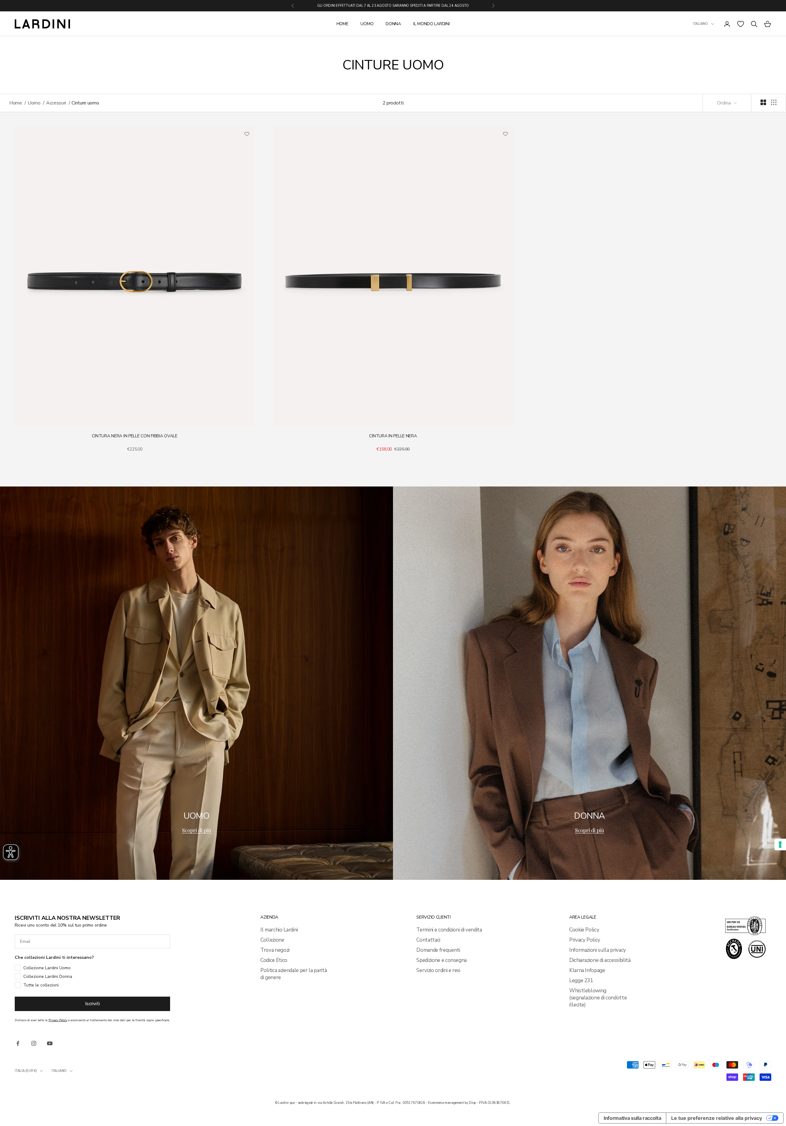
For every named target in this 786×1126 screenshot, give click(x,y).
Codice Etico (273, 960)
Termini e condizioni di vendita (449, 929)
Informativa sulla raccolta (632, 1118)
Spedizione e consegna (441, 960)
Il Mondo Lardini (431, 24)
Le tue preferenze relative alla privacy (716, 1118)
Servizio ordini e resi (438, 970)
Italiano (700, 24)
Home (342, 24)
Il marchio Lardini (279, 929)
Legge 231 (581, 980)
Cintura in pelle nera (393, 436)
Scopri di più (196, 830)
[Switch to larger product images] (763, 102)
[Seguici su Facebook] (18, 1043)
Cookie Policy (584, 929)
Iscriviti (92, 1003)
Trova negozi (275, 950)
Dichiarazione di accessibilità (600, 960)
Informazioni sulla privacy (597, 950)
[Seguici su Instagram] (34, 1043)
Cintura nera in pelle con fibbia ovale (134, 436)
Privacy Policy (584, 939)
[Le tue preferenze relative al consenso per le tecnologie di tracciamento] (780, 844)
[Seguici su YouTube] (50, 1043)
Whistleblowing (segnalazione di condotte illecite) (598, 997)
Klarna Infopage (587, 970)
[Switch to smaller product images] (773, 102)
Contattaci (428, 939)
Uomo (366, 24)
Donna (393, 24)
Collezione (272, 939)
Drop (472, 1102)
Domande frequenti (438, 950)
